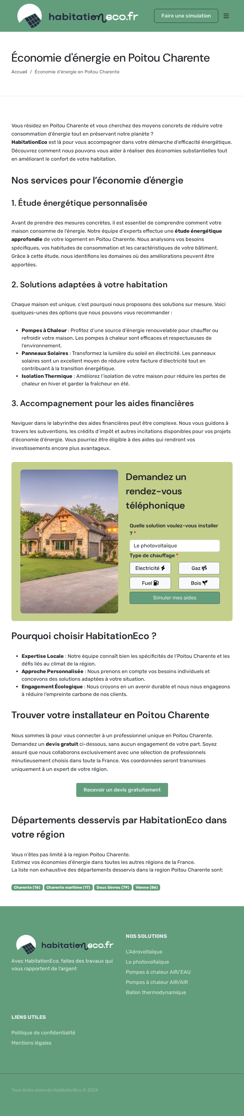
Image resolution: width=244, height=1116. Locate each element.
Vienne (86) (147, 887)
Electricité (148, 568)
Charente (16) (27, 887)
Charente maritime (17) (68, 887)
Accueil (19, 72)
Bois (196, 583)
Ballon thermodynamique (156, 992)
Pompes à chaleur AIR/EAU (158, 972)
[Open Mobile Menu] (226, 15)
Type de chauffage (152, 555)
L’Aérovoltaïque (144, 952)
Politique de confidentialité (43, 1033)
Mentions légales (31, 1043)
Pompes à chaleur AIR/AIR (157, 982)
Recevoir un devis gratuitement (122, 790)
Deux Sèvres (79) (113, 887)
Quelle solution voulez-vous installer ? (174, 529)
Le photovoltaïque (147, 962)
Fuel (147, 583)
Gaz (197, 568)
